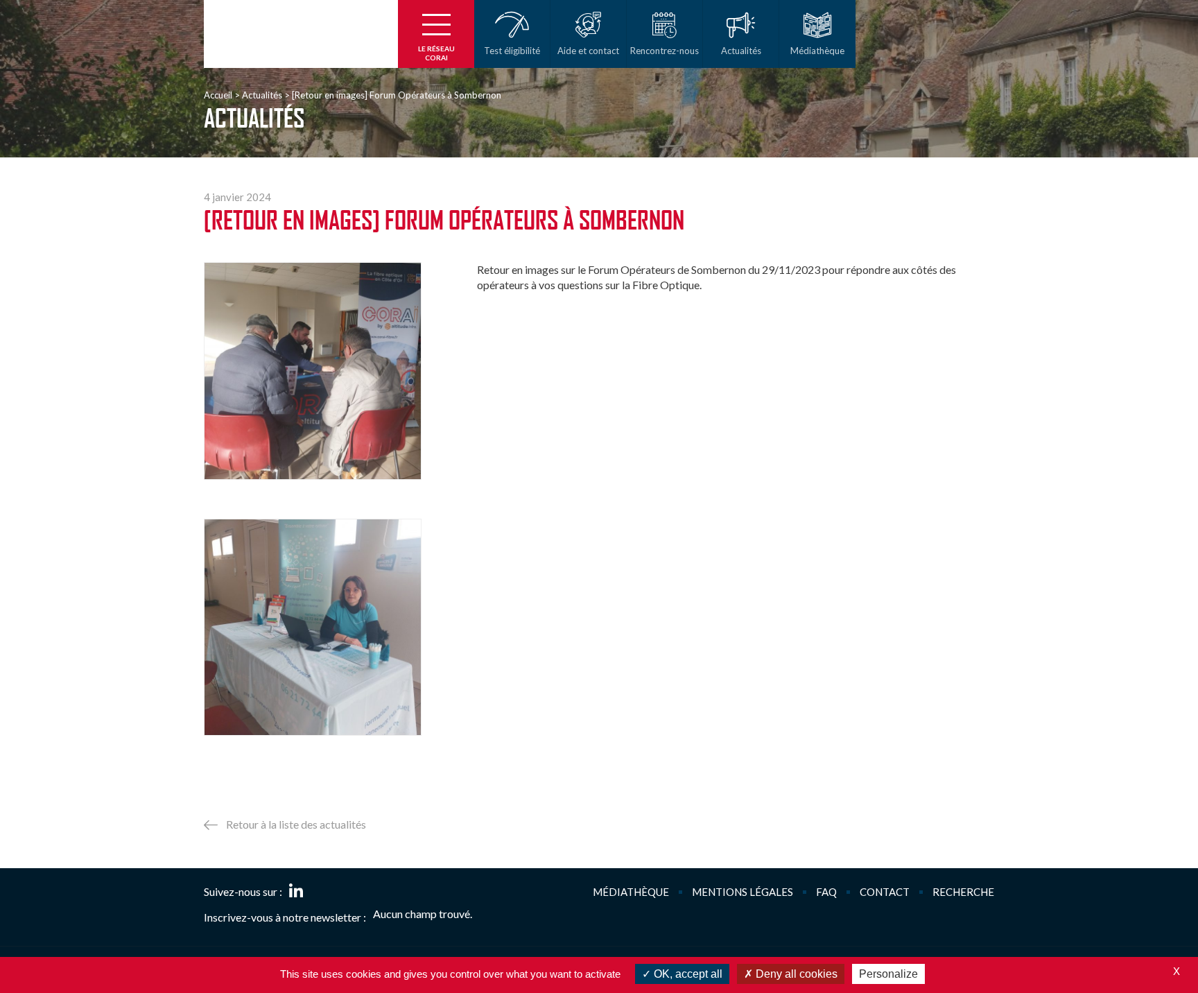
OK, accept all (686, 974)
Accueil (218, 95)
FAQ (826, 892)
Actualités (262, 95)
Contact (885, 892)
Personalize (888, 974)
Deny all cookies (795, 974)
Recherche (963, 892)
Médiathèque (631, 892)
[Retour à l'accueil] (301, 34)
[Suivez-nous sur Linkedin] (296, 891)
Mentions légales (742, 892)
